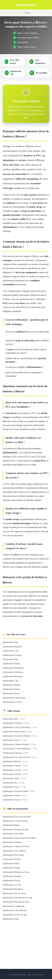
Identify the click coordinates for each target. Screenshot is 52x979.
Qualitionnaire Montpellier (13, 668)
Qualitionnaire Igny (11, 719)
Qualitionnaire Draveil (11, 859)
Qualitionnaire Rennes (11, 685)
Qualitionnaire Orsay (11, 787)
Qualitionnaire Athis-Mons (13, 833)
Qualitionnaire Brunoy (11, 880)
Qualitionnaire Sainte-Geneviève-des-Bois (19, 838)
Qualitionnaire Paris (10, 642)
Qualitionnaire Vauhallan (13, 723)
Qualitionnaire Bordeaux (12, 676)
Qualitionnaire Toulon (11, 689)
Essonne (16, 13)
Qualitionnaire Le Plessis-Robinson (17, 749)
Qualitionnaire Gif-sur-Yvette (14, 893)
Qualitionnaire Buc (10, 783)
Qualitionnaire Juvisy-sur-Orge (15, 915)
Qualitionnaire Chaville (12, 774)
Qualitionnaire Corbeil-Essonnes (15, 821)
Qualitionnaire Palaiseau (12, 753)
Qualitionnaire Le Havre (12, 702)
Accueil (6, 13)
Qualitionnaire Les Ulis (12, 885)
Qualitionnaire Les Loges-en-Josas (16, 757)
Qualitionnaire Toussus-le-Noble (16, 791)
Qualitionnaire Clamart (12, 765)
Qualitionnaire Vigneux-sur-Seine (16, 846)
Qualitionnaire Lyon (11, 651)
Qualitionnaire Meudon (12, 761)
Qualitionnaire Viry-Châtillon (14, 851)
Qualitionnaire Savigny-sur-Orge (16, 829)
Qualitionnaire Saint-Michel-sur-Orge (17, 897)
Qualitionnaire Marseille (12, 646)
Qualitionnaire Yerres (11, 863)
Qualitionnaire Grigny (11, 868)
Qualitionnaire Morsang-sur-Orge (16, 902)
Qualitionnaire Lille (10, 680)
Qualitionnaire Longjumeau (13, 906)
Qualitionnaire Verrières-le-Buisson (17, 736)
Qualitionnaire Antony (12, 795)
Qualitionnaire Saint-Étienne (14, 698)
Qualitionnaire (26, 5)
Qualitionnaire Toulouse (12, 655)
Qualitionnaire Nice (10, 659)
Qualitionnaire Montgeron (13, 889)
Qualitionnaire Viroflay (12, 770)
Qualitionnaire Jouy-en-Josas (14, 731)
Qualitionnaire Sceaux (12, 800)
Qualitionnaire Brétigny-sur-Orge (16, 872)
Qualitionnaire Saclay (11, 740)
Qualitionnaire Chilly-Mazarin (14, 910)
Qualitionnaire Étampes (12, 876)
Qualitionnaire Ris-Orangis (13, 855)
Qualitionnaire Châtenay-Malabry (16, 744)
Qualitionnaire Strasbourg (13, 672)
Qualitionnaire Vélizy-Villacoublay (17, 727)
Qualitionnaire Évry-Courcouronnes (17, 817)
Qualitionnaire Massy (11, 778)
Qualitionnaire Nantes (11, 663)
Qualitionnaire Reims (11, 693)
